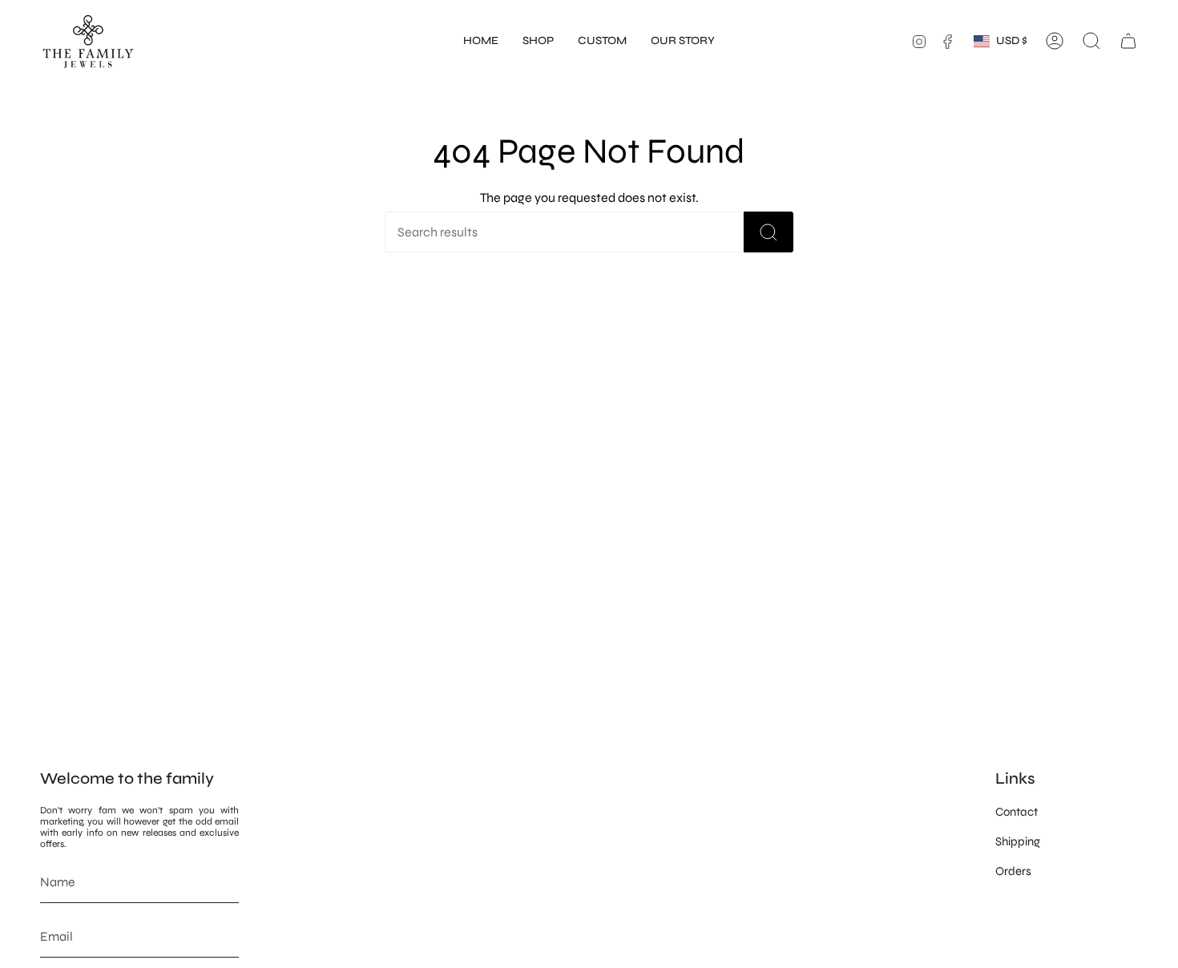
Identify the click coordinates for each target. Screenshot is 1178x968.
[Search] (768, 232)
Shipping (1017, 841)
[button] (538, 41)
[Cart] (1128, 40)
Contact (1016, 812)
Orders (1013, 871)
